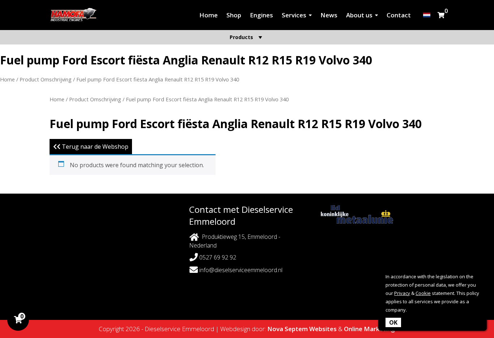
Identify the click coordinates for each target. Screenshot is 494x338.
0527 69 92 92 (217, 257)
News (328, 15)
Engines (261, 15)
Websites (323, 329)
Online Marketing (369, 329)
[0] (441, 15)
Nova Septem (287, 329)
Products (241, 37)
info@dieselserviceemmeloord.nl (240, 270)
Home (208, 15)
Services (294, 15)
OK (393, 322)
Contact (399, 15)
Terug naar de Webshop (94, 147)
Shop (233, 15)
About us (359, 15)
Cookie (423, 293)
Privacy (402, 293)
